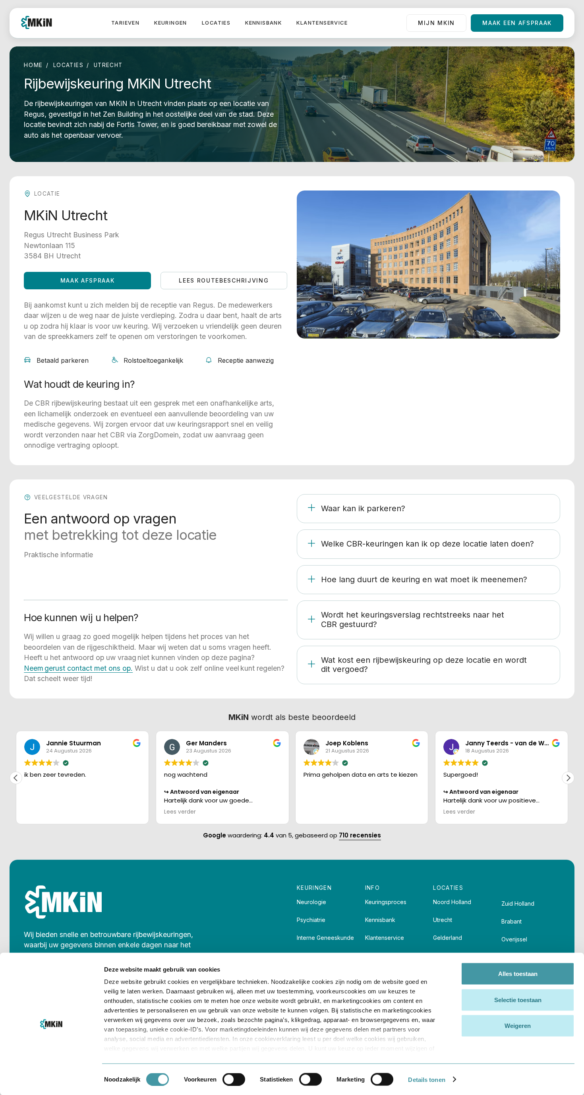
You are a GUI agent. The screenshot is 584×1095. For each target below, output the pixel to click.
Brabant (511, 921)
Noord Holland (452, 902)
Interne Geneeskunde (325, 937)
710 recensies (360, 835)
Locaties (216, 23)
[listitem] (428, 508)
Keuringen (170, 23)
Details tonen (426, 1079)
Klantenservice (322, 23)
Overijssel (514, 939)
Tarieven (125, 23)
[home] (36, 23)
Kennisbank (263, 23)
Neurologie (311, 902)
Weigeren (518, 1025)
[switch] (233, 1079)
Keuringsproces (385, 902)
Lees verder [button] (180, 812)
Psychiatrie (311, 919)
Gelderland (447, 937)
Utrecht (442, 919)
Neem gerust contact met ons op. (78, 668)
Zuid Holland (517, 903)
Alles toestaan (518, 973)
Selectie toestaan (517, 999)
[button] (568, 778)
